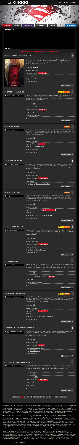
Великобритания (39, 146)
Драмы (36, 149)
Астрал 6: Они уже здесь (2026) (17, 362)
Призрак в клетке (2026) (14, 227)
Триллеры (37, 115)
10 (49, 397)
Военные (50, 316)
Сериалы (52, 25)
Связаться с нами (7, 443)
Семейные (47, 184)
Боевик (32, 79)
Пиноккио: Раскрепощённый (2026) (19, 328)
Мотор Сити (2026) (12, 192)
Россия (33, 279)
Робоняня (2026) (11, 261)
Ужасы (32, 149)
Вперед (63, 397)
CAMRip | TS (71, 25)
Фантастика (38, 79)
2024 (16, 418)
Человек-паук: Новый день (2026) (18, 56)
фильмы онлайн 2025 (42, 427)
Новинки (17, 25)
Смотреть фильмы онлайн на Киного (17, 2)
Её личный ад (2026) (12, 126)
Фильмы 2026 (41, 25)
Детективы (49, 215)
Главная (7, 25)
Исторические (43, 316)
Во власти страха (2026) (14, 92)
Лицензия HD (28, 25)
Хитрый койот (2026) (13, 161)
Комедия (32, 184)
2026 (36, 70)
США (32, 76)
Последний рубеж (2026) (14, 293)
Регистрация (65, 2)
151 (56, 397)
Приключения (46, 79)
